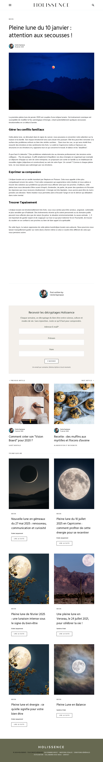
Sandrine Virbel (61, 629)
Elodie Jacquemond (17, 533)
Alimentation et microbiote (65, 445)
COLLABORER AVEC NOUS (53, 755)
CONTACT (66, 755)
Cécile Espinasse (20, 45)
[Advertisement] (51, 255)
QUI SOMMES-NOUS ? (51, 752)
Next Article (87, 381)
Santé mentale (15, 445)
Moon (11, 19)
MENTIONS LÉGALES (65, 752)
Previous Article (18, 381)
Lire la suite (19, 539)
